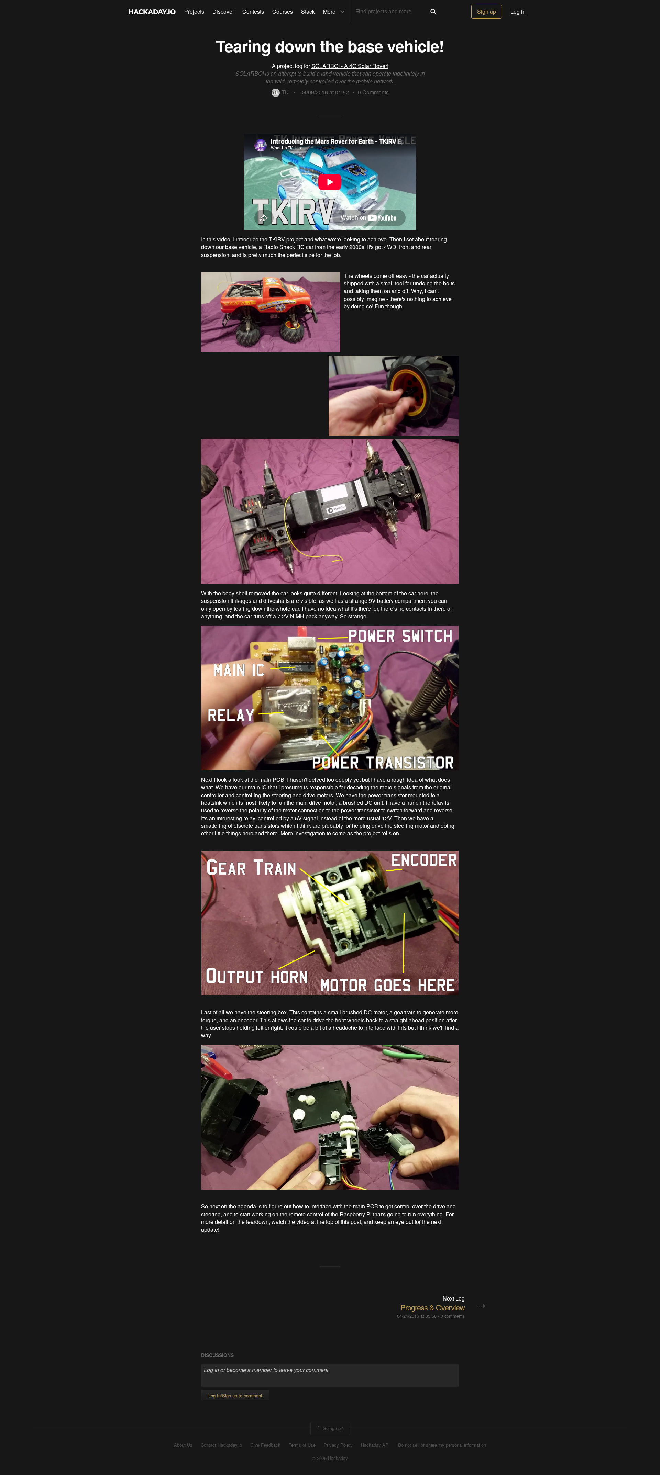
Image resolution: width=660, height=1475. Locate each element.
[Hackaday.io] (152, 11)
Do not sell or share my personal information (442, 1445)
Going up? (332, 1428)
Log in (518, 11)
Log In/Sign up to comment (235, 1395)
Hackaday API (375, 1445)
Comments (373, 92)
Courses (282, 11)
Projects (194, 11)
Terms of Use (302, 1445)
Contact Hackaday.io (221, 1445)
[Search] (433, 12)
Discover (223, 11)
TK (285, 92)
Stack (308, 11)
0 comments (453, 1316)
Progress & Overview (432, 1307)
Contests (253, 11)
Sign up (486, 11)
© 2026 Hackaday (330, 1458)
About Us (183, 1445)
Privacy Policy (338, 1445)
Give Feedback (265, 1445)
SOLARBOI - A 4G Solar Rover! (349, 66)
